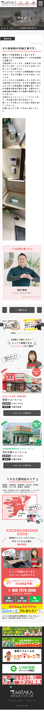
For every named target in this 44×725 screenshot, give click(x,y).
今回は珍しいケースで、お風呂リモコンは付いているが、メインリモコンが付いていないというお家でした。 (21, 66)
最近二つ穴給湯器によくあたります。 (19, 54)
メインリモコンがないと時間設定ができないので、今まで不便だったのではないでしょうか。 (21, 74)
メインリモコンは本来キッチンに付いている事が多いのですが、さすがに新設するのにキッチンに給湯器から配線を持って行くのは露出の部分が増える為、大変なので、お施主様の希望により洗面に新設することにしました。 (21, 87)
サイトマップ (30, 701)
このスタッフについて (29, 297)
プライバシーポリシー (16, 701)
